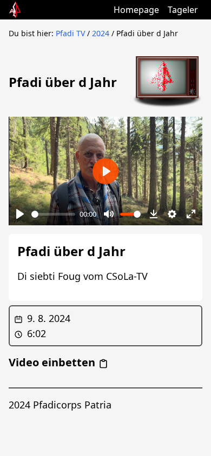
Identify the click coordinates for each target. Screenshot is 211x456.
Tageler (183, 10)
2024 (100, 33)
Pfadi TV (70, 33)
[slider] (53, 214)
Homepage (136, 10)
